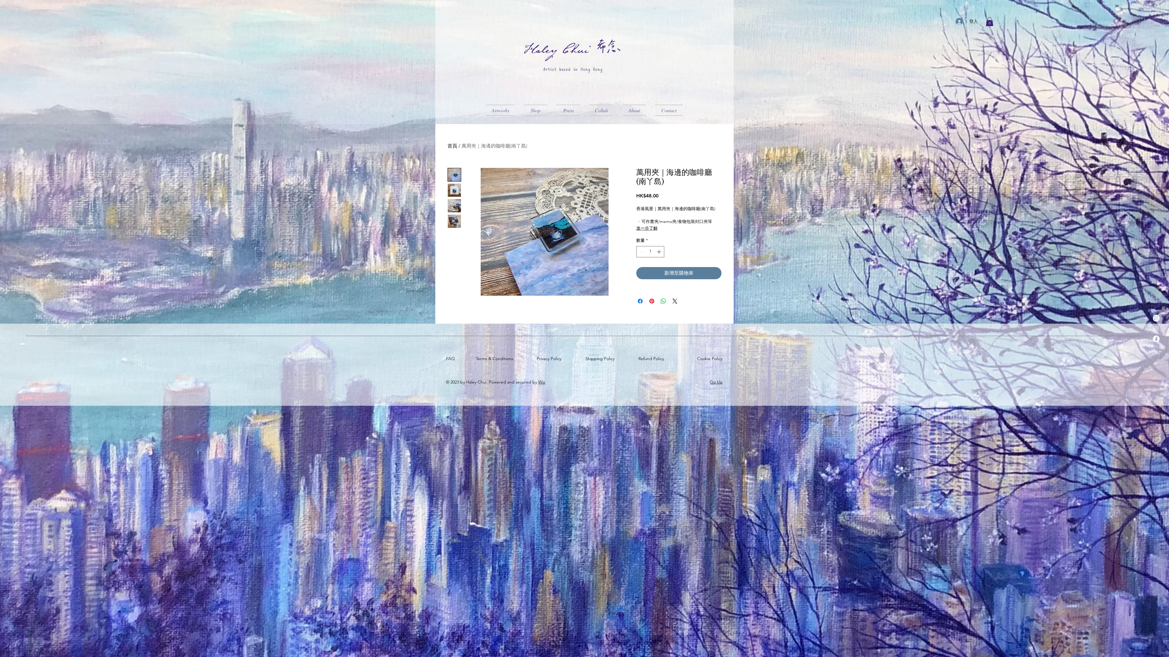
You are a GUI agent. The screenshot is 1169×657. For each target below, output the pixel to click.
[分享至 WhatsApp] (663, 301)
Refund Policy (652, 358)
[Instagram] (1156, 318)
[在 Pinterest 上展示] (651, 301)
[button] (989, 21)
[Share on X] (675, 301)
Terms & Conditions (496, 358)
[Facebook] (1156, 338)
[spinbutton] (650, 251)
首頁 (452, 146)
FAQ (451, 358)
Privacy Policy (550, 358)
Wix (541, 382)
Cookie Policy (711, 358)
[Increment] (659, 251)
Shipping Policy (601, 358)
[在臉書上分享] (640, 301)
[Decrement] (641, 251)
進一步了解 (647, 228)
